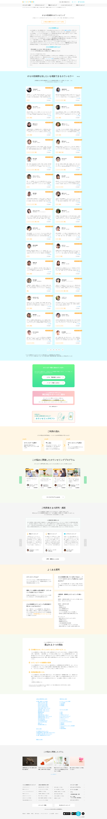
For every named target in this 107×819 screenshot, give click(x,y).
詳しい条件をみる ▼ (53, 406)
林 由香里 (64, 332)
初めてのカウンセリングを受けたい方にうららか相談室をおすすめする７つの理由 (61, 769)
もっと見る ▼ (53, 774)
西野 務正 (35, 314)
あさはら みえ (36, 297)
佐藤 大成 (35, 262)
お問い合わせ (37, 813)
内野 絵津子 (64, 280)
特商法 (32, 813)
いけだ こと (64, 297)
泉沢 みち (64, 227)
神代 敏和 (35, 280)
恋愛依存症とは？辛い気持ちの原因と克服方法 (29, 768)
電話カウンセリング (52, 5)
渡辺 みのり (35, 123)
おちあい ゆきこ (65, 314)
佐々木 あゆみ (36, 332)
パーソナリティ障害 (49, 58)
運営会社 (24, 813)
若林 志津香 (35, 245)
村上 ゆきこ (35, 141)
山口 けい (64, 245)
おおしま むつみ (36, 210)
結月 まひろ (64, 106)
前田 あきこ (64, 141)
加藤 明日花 (64, 89)
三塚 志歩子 (35, 89)
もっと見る (49, 98)
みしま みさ (35, 106)
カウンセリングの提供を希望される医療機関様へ (53, 809)
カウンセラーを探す (27, 5)
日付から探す (39, 728)
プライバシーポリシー (44, 813)
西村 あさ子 (64, 210)
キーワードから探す (64, 709)
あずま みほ (35, 227)
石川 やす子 (64, 158)
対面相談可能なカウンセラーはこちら (41, 613)
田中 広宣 (35, 158)
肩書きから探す (39, 739)
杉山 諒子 (64, 176)
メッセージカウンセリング (66, 5)
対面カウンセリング (80, 5)
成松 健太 (35, 193)
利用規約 (28, 813)
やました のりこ (36, 176)
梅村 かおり (64, 193)
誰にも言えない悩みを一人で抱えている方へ (77, 768)
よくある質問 (51, 813)
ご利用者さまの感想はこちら (36, 682)
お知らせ (56, 813)
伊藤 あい (64, 262)
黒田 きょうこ (65, 123)
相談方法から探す (63, 698)
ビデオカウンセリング (39, 5)
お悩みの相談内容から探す (41, 698)
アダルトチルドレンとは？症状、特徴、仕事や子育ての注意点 (45, 768)
